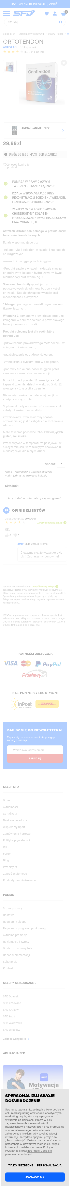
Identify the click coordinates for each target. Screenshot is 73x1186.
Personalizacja (49, 1165)
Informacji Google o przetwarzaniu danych (28, 1152)
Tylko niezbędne (20, 1165)
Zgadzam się (35, 1177)
